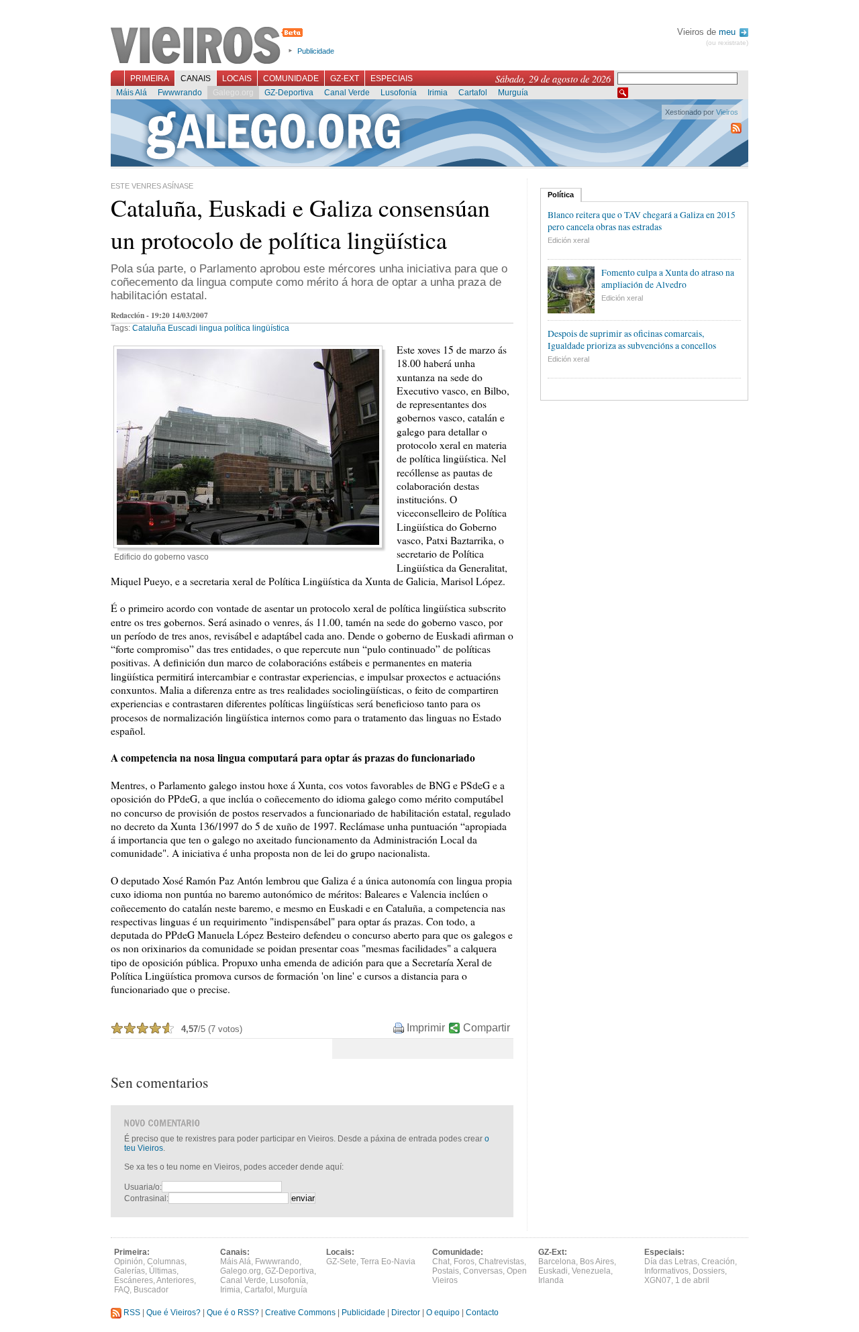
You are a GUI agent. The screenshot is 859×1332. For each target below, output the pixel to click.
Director (405, 1312)
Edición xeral (568, 240)
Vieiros (209, 46)
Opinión (128, 1261)
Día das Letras (670, 1261)
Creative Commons (300, 1312)
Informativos (666, 1271)
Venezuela (591, 1271)
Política (561, 195)
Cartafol (472, 92)
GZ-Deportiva (288, 92)
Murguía (513, 92)
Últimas (162, 1271)
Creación (718, 1261)
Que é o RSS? (233, 1312)
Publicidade (315, 51)
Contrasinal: (146, 1198)
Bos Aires (597, 1261)
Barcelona (557, 1261)
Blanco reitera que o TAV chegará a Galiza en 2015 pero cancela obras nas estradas (642, 221)
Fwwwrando (180, 92)
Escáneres (133, 1280)
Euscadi (182, 328)
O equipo (443, 1312)
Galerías (129, 1271)
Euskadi (553, 1271)
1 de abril (692, 1280)
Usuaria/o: (143, 1187)
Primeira (149, 78)
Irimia (437, 92)
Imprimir (426, 1027)
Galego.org (233, 92)
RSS (130, 1312)
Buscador (151, 1289)
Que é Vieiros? (173, 1312)
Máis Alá (131, 92)
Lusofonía (399, 92)
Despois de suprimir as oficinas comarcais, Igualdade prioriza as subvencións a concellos (632, 339)
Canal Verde (347, 92)
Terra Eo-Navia (387, 1261)
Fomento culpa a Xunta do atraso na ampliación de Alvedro (667, 278)
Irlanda (551, 1280)
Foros (464, 1261)
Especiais (391, 78)
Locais (237, 78)
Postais (445, 1271)
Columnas (166, 1261)
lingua (210, 328)
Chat (441, 1261)
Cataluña (149, 328)
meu (728, 32)
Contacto (482, 1312)
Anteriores (175, 1280)
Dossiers (709, 1271)
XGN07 (657, 1280)
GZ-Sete (341, 1261)
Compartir (486, 1027)
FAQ (122, 1289)
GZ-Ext (344, 78)
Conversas (483, 1271)
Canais (196, 78)
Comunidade (291, 78)
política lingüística (256, 328)
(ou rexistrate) (727, 42)
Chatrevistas (501, 1261)
